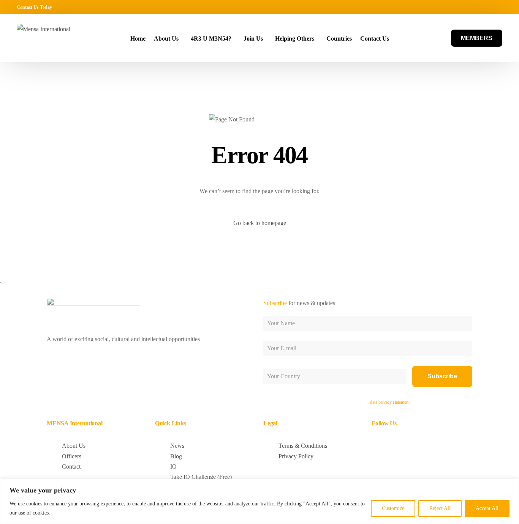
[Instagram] (485, 6)
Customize (393, 508)
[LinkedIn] (496, 6)
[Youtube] (474, 6)
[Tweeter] (463, 6)
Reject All (440, 508)
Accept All (487, 508)
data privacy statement (390, 402)
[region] (259, 501)
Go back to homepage (259, 223)
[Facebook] (452, 6)
